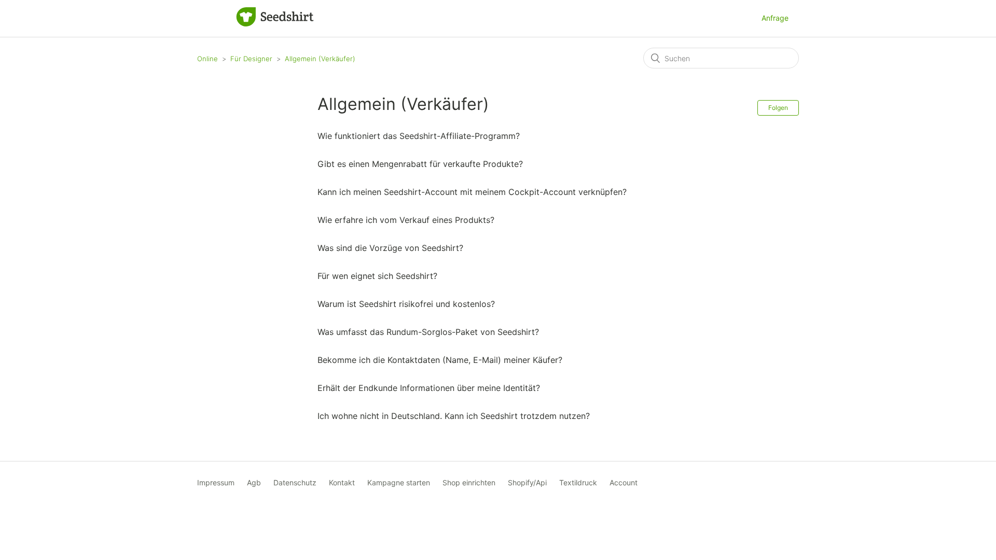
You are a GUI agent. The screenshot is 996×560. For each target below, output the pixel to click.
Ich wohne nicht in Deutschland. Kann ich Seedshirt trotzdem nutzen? (453, 416)
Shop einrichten (468, 482)
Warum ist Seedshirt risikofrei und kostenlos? (406, 304)
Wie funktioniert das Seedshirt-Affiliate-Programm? (418, 136)
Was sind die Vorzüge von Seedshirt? (390, 248)
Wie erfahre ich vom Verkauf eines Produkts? (405, 220)
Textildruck (578, 482)
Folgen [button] (778, 107)
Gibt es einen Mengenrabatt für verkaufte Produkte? (420, 164)
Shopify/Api (527, 482)
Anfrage (775, 17)
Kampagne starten (398, 482)
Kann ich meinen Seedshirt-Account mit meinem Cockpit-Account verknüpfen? (472, 192)
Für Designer (251, 58)
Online (207, 58)
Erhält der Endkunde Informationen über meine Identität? (428, 388)
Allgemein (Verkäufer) (320, 58)
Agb (254, 482)
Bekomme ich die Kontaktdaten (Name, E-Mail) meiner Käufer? (439, 360)
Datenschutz (294, 482)
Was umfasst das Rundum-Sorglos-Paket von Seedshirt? (428, 332)
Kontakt (342, 482)
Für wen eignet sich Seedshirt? (377, 276)
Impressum (215, 482)
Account (624, 482)
